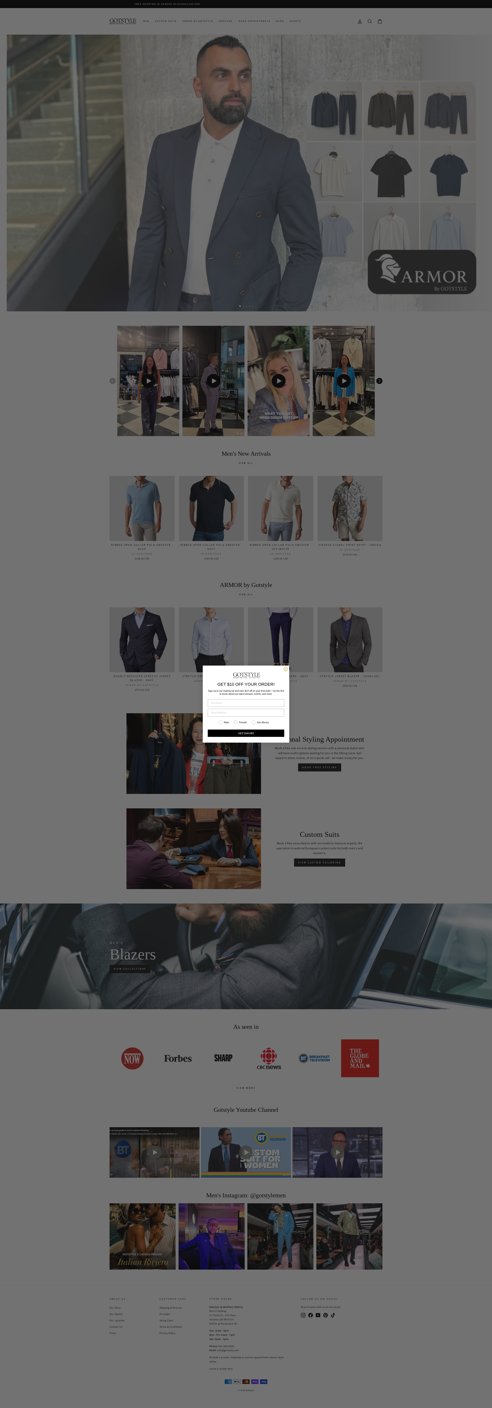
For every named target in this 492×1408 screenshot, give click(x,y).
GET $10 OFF (246, 733)
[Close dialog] (286, 669)
